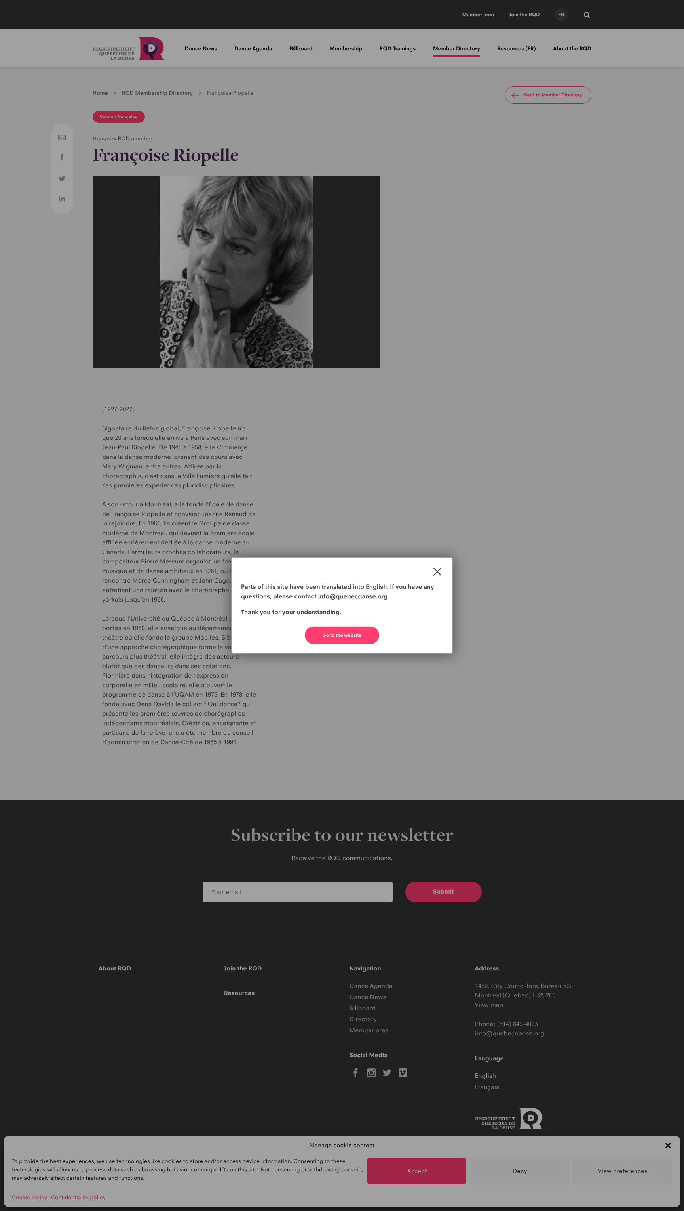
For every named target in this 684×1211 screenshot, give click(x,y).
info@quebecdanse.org (353, 596)
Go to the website (342, 635)
